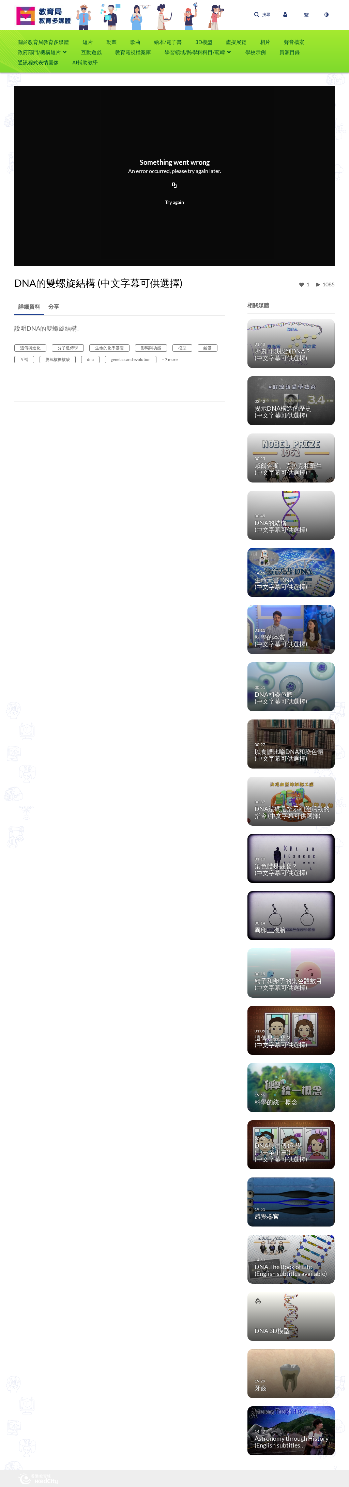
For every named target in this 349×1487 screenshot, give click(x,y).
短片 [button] (87, 42)
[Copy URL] (174, 185)
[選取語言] (306, 15)
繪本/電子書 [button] (168, 42)
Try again (174, 202)
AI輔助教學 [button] (85, 62)
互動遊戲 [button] (91, 52)
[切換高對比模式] (326, 15)
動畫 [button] (111, 42)
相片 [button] (265, 42)
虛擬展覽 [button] (236, 42)
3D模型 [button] (203, 42)
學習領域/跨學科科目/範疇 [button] (195, 52)
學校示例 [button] (255, 52)
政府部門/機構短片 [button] (39, 52)
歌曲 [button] (135, 42)
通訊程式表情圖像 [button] (38, 62)
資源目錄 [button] (289, 52)
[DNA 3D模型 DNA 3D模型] (291, 1315)
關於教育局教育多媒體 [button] (43, 42)
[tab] (29, 306)
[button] (262, 15)
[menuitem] (46, 42)
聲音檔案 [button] (294, 42)
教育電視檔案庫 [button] (133, 52)
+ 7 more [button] (170, 359)
